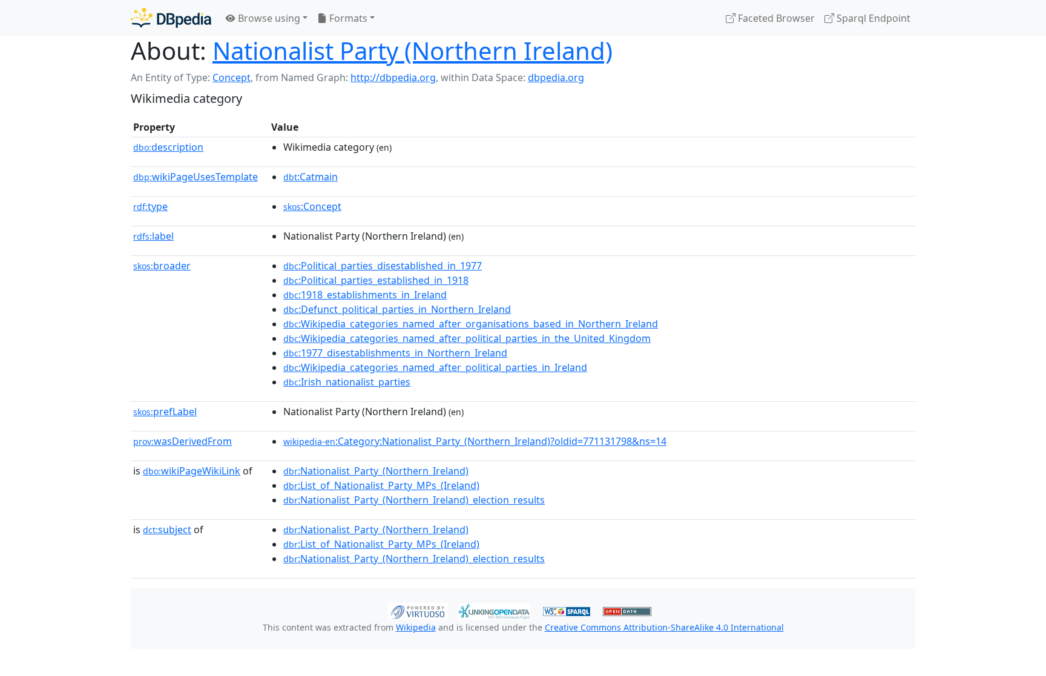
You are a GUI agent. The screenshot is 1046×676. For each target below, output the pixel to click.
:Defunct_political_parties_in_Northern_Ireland (397, 309)
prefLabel (165, 411)
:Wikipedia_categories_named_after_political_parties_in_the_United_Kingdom (467, 338)
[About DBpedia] (171, 18)
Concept (231, 77)
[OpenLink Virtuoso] (417, 610)
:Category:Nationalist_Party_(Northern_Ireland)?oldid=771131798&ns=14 (474, 441)
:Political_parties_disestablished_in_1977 (382, 265)
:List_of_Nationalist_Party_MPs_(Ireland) (381, 485)
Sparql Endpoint (872, 18)
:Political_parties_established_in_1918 (376, 280)
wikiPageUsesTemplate (195, 176)
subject (167, 529)
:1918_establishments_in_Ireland (365, 294)
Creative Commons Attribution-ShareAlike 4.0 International (664, 627)
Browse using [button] (267, 18)
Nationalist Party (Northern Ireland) (412, 50)
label (153, 236)
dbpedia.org (556, 77)
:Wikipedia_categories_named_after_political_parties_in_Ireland (435, 367)
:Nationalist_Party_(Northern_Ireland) (376, 470)
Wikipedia (416, 627)
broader (162, 265)
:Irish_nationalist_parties (346, 382)
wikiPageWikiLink (191, 470)
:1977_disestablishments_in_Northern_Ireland (395, 352)
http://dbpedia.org (393, 77)
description (168, 147)
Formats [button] (347, 18)
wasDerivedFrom (182, 441)
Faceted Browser (775, 18)
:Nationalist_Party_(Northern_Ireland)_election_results (414, 500)
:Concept (312, 206)
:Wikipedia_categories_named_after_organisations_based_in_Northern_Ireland (470, 323)
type (150, 206)
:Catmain (310, 176)
